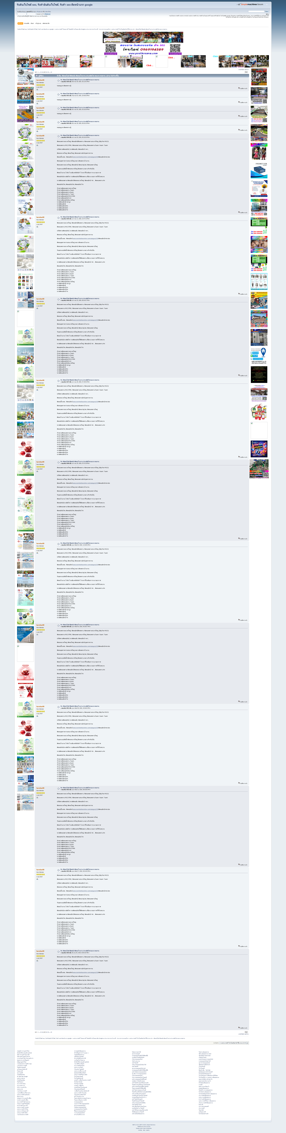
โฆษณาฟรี (20, 1071)
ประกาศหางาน (21, 1085)
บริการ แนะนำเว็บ (21, 1087)
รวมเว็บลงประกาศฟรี (22, 1114)
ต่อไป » (247, 69)
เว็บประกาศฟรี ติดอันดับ (23, 1103)
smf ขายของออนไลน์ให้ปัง (138, 1102)
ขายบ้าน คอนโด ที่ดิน (22, 1100)
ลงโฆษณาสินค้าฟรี (22, 1069)
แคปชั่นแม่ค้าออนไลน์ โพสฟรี (139, 1095)
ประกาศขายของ (21, 1083)
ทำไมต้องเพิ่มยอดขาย (204, 1082)
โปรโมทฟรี (202, 1068)
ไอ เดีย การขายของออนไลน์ (139, 1073)
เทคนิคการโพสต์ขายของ (138, 1081)
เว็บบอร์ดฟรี (202, 1066)
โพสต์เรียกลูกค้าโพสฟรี (138, 1101)
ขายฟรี (200, 1084)
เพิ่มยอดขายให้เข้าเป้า (204, 1064)
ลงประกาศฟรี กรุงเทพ (22, 1107)
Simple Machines (151, 1124)
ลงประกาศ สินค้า (78, 1067)
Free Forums (147, 1126)
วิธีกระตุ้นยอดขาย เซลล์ (205, 1053)
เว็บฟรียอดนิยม (21, 1080)
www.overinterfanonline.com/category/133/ (86, 157)
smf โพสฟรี (135, 1063)
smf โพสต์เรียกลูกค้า (137, 1099)
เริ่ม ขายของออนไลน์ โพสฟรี (139, 1077)
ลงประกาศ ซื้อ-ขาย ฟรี (80, 1071)
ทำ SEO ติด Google (22, 1076)
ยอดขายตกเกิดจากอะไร (205, 1081)
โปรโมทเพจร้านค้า (204, 1113)
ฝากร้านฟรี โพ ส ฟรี (22, 1105)
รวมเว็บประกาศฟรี (22, 1065)
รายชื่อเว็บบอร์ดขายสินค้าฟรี (81, 1091)
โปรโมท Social (78, 1082)
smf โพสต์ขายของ (137, 1104)
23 (51, 72)
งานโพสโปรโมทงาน (79, 1060)
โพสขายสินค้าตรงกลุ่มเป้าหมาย (82, 1098)
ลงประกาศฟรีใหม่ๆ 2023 (80, 1074)
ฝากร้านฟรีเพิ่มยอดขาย (205, 1099)
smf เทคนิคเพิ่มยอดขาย (138, 1113)
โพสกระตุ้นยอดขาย (204, 1052)
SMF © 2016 (142, 1124)
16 (42, 72)
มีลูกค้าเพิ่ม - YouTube (204, 1070)
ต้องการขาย (20, 1096)
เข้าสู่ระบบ (39, 11)
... (39, 72)
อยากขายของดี (136, 1053)
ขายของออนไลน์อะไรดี (204, 1061)
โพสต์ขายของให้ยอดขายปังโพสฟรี (141, 1084)
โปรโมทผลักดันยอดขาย (205, 1073)
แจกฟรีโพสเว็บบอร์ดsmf (80, 1087)
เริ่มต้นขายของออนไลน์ (80, 1107)
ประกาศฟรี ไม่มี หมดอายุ (23, 1102)
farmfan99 (40, 80)
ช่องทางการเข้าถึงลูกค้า (23, 1060)
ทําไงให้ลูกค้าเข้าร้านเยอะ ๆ (81, 1053)
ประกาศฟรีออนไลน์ (79, 1065)
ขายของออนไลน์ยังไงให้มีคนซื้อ (140, 1055)
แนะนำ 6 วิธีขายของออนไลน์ (81, 1103)
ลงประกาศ (20, 1089)
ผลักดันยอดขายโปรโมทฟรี (206, 1072)
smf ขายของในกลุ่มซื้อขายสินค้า (140, 1086)
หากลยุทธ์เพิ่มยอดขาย (80, 1051)
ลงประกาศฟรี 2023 (22, 1112)
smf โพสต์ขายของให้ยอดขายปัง (140, 1082)
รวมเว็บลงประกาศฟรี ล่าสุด (24, 1063)
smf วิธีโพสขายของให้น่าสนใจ (140, 1110)
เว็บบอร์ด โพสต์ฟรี (79, 1069)
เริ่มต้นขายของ (202, 1057)
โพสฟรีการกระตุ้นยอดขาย (205, 1090)
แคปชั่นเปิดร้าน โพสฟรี (138, 1108)
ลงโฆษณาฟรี (202, 1112)
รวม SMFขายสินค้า (79, 1063)
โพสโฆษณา (20, 1082)
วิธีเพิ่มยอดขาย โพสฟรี (138, 1112)
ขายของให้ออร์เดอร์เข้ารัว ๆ (139, 1097)
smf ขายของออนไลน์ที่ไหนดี (139, 1079)
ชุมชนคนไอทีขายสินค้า (80, 1072)
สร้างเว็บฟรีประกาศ (79, 1114)
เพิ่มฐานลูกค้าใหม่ (21, 1062)
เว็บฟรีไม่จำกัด (21, 1074)
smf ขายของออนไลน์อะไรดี (139, 1064)
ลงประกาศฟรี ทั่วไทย (22, 1109)
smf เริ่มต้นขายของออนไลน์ (139, 1072)
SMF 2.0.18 (135, 1124)
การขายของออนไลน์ (79, 1112)
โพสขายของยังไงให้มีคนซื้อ (139, 1088)
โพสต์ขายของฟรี (21, 1067)
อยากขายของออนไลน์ (79, 1105)
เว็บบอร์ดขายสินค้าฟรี (80, 1094)
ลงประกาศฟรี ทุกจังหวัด (23, 1094)
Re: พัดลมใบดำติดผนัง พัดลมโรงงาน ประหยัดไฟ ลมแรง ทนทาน (80, 80)
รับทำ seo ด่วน (136, 1061)
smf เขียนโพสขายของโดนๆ (139, 1106)
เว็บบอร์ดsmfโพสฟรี (79, 1089)
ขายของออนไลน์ (78, 1102)
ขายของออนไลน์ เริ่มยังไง (80, 1109)
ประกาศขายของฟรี (204, 1106)
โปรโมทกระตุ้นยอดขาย (205, 1091)
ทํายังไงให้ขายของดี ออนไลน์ (24, 1053)
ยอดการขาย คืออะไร (204, 1086)
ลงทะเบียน (48, 11)
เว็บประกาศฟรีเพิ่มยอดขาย (206, 1102)
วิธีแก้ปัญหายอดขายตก (205, 1055)
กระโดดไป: (216, 1043)
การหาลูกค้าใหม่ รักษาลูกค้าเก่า (25, 1058)
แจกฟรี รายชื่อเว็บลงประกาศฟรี (82, 1080)
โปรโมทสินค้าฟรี (78, 1078)
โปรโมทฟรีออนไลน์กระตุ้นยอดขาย (208, 1093)
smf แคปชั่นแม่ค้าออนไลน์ (139, 1093)
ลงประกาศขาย (21, 1078)
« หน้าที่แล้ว (241, 69)
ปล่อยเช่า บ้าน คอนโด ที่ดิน (24, 1098)
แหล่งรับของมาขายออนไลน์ (206, 1059)
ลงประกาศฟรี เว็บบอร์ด (80, 1092)
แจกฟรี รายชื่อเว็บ (79, 1085)
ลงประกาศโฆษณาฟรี (22, 1111)
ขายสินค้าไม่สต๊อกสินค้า (138, 1057)
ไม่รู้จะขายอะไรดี (136, 1052)
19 (48, 72)
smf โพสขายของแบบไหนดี (139, 1090)
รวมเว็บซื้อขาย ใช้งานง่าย (23, 1092)
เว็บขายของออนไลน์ (137, 1075)
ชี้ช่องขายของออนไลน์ (79, 1111)
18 (46, 72)
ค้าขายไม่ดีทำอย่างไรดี (80, 1058)
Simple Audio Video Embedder (144, 1128)
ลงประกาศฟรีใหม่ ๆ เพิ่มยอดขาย (207, 1101)
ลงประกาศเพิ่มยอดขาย (205, 1097)
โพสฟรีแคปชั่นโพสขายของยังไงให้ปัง (141, 1091)
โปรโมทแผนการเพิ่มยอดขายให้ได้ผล (208, 1075)
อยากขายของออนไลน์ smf (138, 1068)
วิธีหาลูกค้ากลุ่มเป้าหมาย (23, 1056)
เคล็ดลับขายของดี (78, 1056)
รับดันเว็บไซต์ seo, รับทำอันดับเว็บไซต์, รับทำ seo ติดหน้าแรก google (55, 4)
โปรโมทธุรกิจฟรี (78, 1076)
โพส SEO (201, 1110)
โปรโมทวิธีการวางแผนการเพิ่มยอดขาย (209, 1077)
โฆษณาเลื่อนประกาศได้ (80, 1100)
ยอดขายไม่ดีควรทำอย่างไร (205, 1079)
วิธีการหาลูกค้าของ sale (23, 1054)
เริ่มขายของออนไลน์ (137, 1059)
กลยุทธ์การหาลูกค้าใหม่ (23, 1051)
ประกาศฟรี (20, 1072)
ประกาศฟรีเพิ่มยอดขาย (205, 1095)
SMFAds (140, 1126)
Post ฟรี (201, 1104)
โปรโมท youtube (78, 1083)
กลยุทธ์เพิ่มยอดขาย (79, 1054)
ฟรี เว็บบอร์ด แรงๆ (79, 1096)
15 (41, 72)
